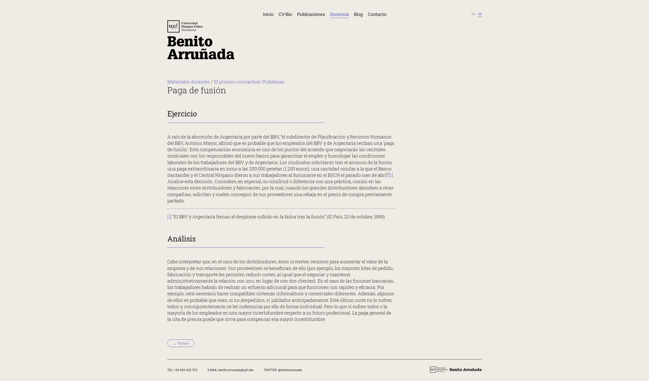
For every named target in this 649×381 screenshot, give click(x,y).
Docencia (339, 14)
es (480, 14)
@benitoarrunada (290, 370)
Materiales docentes (188, 82)
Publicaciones (311, 14)
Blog (358, 14)
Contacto (377, 14)
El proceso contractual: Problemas (249, 82)
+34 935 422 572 (185, 370)
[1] (391, 175)
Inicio (268, 14)
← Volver (181, 343)
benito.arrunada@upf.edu (236, 370)
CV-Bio (285, 14)
